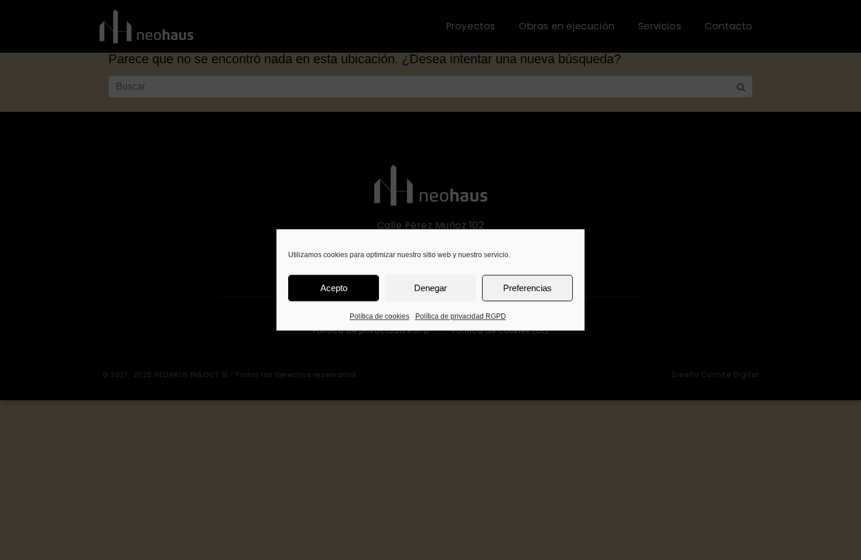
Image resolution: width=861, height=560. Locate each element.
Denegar (430, 288)
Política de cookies (379, 316)
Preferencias (527, 288)
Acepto (333, 288)
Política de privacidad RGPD (460, 316)
